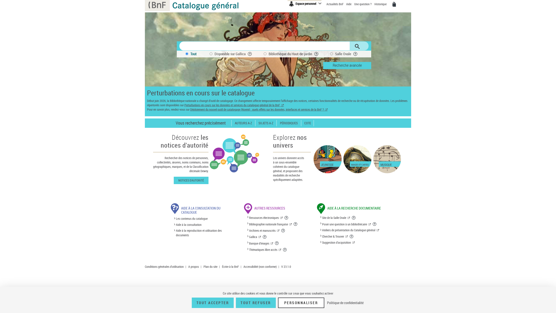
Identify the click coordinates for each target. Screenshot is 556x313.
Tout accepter (213, 302)
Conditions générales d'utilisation (164, 267)
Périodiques (289, 123)
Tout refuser (256, 302)
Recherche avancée (347, 65)
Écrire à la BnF (230, 267)
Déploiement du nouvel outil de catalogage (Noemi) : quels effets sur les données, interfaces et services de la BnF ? (257, 109)
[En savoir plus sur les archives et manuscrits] (283, 231)
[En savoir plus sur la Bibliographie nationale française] (296, 224)
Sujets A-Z (265, 123)
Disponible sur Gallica (230, 53)
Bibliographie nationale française (268, 224)
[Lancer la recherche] (357, 46)
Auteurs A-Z (243, 123)
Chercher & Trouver (333, 236)
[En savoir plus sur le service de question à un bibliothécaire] (375, 224)
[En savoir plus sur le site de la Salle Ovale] (354, 218)
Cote (307, 123)
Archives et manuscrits (262, 230)
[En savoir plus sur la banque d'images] (277, 243)
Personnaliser (301, 302)
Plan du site (210, 267)
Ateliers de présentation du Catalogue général (348, 230)
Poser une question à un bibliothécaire (344, 224)
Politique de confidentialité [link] (345, 302)
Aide (349, 4)
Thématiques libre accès (263, 250)
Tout (193, 53)
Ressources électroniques (264, 218)
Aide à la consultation (189, 225)
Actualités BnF (335, 4)
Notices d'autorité (191, 180)
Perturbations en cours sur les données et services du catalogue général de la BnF (232, 105)
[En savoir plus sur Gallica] (265, 237)
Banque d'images (259, 243)
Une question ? (363, 4)
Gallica (253, 237)
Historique (380, 4)
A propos (193, 267)
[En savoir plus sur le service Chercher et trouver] (352, 236)
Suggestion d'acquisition (336, 242)
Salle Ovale (343, 53)
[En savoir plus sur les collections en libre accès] (285, 250)
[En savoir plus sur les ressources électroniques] (286, 218)
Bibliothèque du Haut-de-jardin (290, 53)
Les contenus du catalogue (192, 219)
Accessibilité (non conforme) (260, 267)
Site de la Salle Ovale (334, 218)
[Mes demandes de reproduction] (394, 4)
